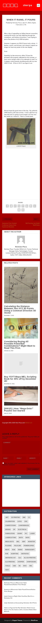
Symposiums (31, 562)
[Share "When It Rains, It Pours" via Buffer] (31, 206)
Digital (34, 23)
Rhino (20, 549)
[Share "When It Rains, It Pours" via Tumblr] (19, 206)
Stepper (21, 562)
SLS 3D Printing (30, 557)
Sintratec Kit (10, 557)
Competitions (10, 525)
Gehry (19, 533)
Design (7, 529)
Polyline (17, 545)
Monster (31, 541)
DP (14, 529)
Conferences (24, 525)
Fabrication (19, 24)
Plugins (8, 545)
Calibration (10, 521)
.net (6, 517)
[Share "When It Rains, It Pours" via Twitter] (11, 206)
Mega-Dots (9, 541)
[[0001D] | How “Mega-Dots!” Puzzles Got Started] (21, 396)
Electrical (22, 529)
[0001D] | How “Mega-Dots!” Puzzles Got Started (18, 409)
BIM (24, 517)
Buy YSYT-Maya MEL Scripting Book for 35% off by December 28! (20, 378)
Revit (7, 549)
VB (19, 566)
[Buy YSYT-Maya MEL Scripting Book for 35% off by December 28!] (21, 363)
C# (29, 517)
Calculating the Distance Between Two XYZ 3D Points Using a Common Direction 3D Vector (20, 309)
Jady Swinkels (9, 603)
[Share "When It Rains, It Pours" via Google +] (15, 206)
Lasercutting (10, 537)
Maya (27, 537)
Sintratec (25, 553)
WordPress (34, 620)
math (21, 537)
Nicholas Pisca (17, 23)
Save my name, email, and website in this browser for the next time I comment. (20, 464)
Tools (7, 566)
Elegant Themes (17, 620)
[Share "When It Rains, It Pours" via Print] (23, 210)
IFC (26, 533)
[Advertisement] (21, 87)
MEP (23, 541)
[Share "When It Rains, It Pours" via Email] (19, 210)
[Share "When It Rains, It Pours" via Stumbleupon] (35, 206)
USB (14, 566)
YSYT (7, 570)
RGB (13, 549)
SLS (19, 557)
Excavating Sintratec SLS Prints (26, 603)
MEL (18, 541)
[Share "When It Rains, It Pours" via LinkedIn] (27, 206)
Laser (32, 533)
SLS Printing (10, 562)
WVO (24, 566)
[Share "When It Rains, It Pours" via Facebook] (7, 206)
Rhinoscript (30, 549)
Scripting (14, 553)
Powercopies (29, 545)
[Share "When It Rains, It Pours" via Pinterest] (23, 206)
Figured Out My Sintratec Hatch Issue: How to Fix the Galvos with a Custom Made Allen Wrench (20, 609)
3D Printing (15, 517)
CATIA (19, 521)
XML (30, 566)
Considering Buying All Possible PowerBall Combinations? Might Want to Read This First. (19, 344)
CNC (25, 521)
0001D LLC (28, 422)
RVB (6, 553)
